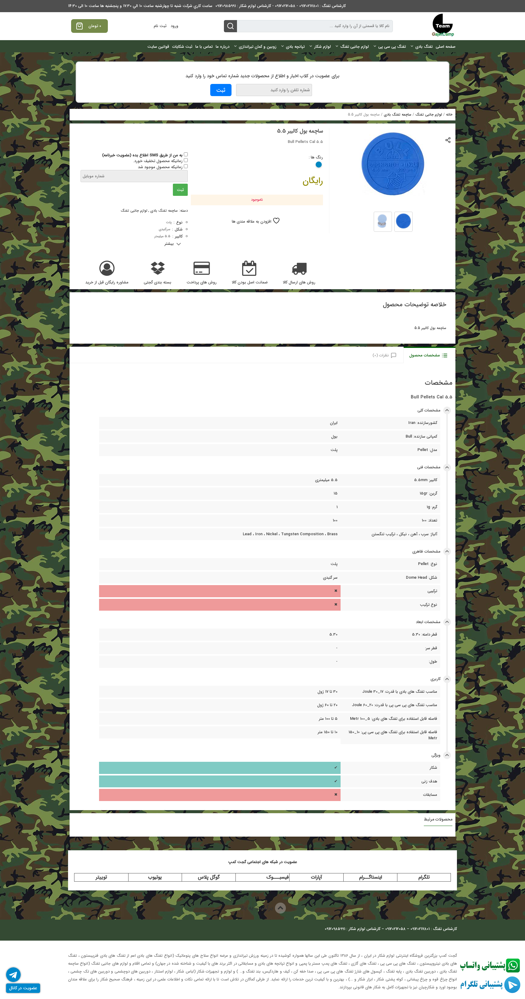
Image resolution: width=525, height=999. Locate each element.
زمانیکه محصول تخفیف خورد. (158, 161)
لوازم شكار (322, 46)
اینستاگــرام (370, 877)
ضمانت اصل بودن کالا (250, 282)
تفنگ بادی (424, 46)
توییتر (101, 877)
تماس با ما (204, 46)
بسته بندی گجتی (157, 282)
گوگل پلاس (209, 877)
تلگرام (424, 877)
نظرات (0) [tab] (380, 355)
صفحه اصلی (445, 46)
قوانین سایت (158, 46)
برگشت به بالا (257, 908)
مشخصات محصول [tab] (424, 355)
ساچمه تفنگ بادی (397, 114)
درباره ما (222, 46)
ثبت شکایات (182, 46)
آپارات (316, 877)
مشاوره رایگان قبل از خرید (107, 282)
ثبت (180, 190)
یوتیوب (155, 877)
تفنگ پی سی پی (392, 46)
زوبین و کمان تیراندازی (257, 46)
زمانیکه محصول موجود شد (161, 167)
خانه (449, 114)
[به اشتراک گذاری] (448, 139)
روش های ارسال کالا (299, 282)
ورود (174, 26)
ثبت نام (160, 26)
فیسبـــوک (277, 877)
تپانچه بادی (295, 46)
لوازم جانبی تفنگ (354, 46)
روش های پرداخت (202, 282)
